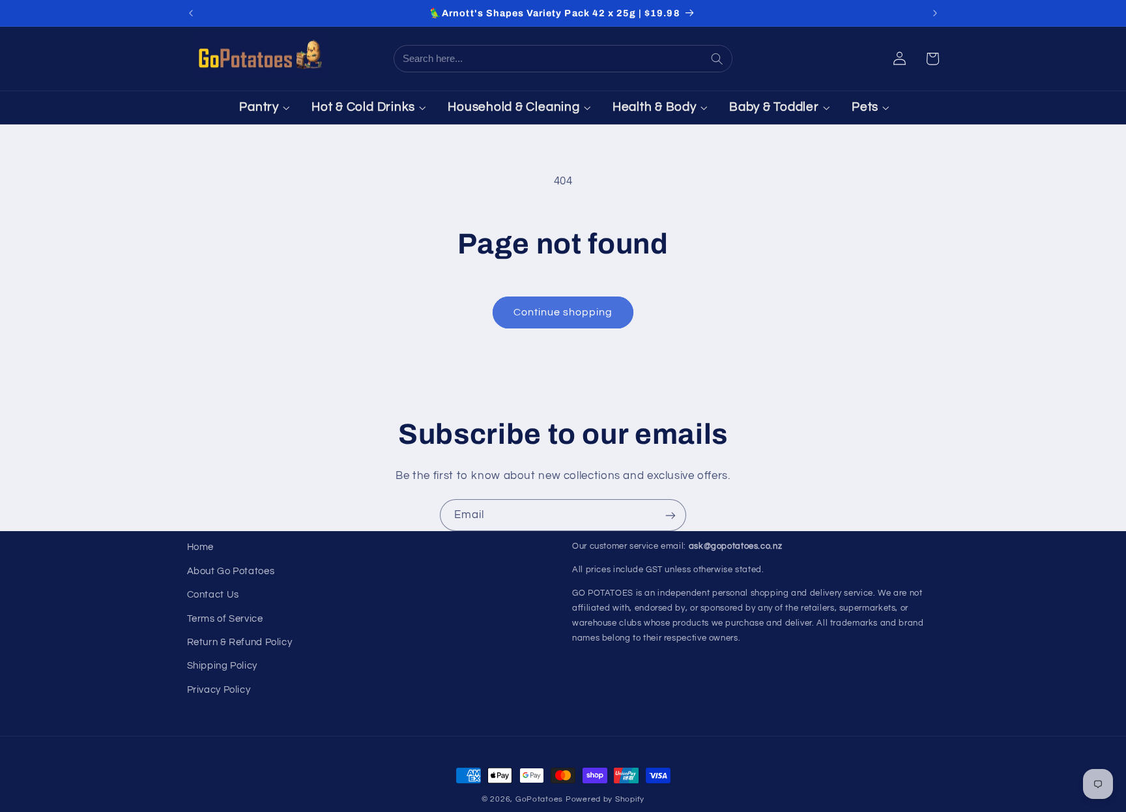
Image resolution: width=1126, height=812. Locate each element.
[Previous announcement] (191, 13)
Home (200, 547)
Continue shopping (563, 312)
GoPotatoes (539, 799)
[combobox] (549, 59)
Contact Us (213, 595)
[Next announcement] (935, 13)
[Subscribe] (671, 515)
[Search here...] (718, 59)
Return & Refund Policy (240, 642)
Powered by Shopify (605, 799)
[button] (932, 59)
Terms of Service (225, 619)
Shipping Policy (222, 666)
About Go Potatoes (231, 571)
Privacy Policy (219, 690)
